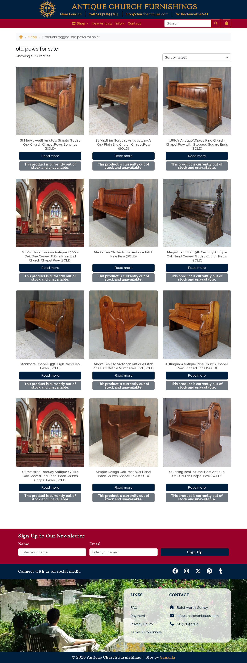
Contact (134, 23)
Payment (137, 616)
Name (25, 544)
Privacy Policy (141, 624)
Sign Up (194, 552)
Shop (32, 37)
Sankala (167, 657)
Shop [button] (81, 23)
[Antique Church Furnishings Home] (47, 9)
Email (96, 544)
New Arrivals (102, 23)
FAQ (133, 607)
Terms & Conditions (146, 632)
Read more (50, 156)
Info (118, 23)
